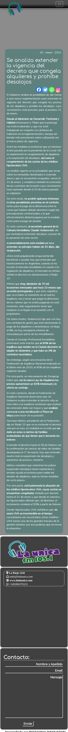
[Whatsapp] (52, 90)
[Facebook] (39, 90)
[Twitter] (45, 90)
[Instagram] (58, 90)
